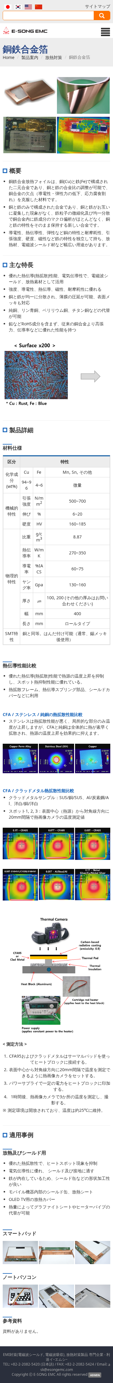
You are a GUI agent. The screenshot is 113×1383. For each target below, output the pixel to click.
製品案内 (29, 57)
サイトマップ (97, 6)
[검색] (102, 15)
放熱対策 (53, 57)
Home (8, 57)
